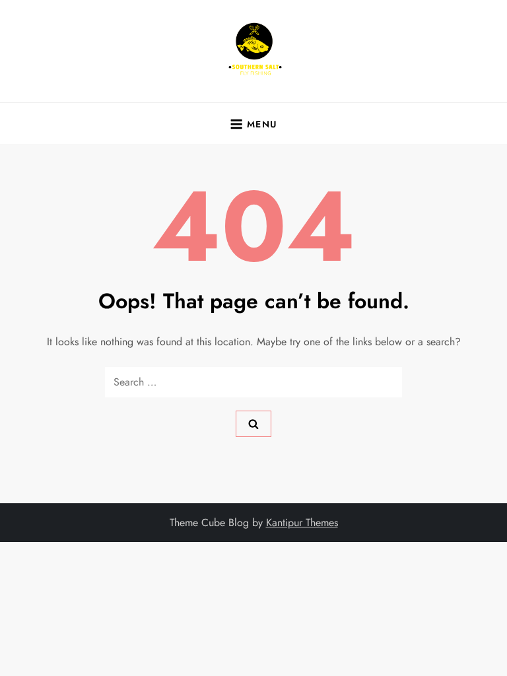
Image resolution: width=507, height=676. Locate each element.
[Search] (253, 424)
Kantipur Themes (302, 522)
